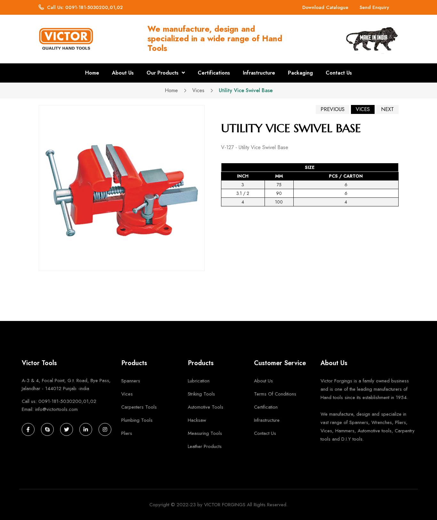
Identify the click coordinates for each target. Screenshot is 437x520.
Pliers (126, 433)
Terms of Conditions (275, 393)
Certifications (214, 72)
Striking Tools (201, 393)
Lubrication (199, 380)
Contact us (265, 433)
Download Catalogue (325, 7)
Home (92, 72)
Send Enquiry (374, 7)
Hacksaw (197, 420)
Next (387, 109)
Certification (266, 407)
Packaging (300, 72)
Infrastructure (259, 72)
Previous (333, 109)
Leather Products (205, 446)
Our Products (163, 72)
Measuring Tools (205, 433)
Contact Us (339, 72)
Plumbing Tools (137, 420)
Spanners (130, 380)
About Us (123, 72)
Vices (198, 90)
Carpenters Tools (139, 407)
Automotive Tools (205, 407)
